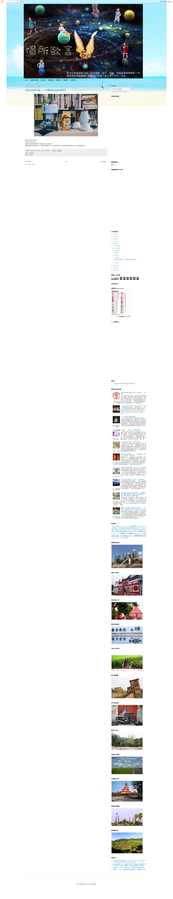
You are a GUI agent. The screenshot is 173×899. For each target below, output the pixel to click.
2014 (114, 268)
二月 (115, 257)
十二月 (116, 246)
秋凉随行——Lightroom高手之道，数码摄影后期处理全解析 (129, 867)
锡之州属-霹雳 (123, 537)
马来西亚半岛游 (34, 80)
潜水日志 (43, 80)
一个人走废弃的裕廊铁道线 (128, 416)
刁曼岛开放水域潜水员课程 (127, 528)
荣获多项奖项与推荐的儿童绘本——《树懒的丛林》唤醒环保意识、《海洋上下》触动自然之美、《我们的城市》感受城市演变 (133, 494)
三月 (115, 255)
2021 (114, 234)
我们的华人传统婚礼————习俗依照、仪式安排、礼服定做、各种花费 (133, 454)
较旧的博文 (104, 161)
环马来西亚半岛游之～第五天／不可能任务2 (132, 479)
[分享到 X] (57, 151)
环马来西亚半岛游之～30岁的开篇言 (130, 442)
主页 (26, 80)
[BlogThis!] (55, 151)
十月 (115, 250)
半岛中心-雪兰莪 (115, 526)
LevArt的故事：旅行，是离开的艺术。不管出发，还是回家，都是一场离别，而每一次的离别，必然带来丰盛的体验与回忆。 (129, 864)
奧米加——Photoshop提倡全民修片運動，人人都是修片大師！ (129, 869)
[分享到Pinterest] (61, 151)
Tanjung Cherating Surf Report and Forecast (124, 383)
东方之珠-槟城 (140, 528)
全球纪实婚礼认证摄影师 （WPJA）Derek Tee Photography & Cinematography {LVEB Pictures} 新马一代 (129, 861)
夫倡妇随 (73, 80)
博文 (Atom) (32, 164)
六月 (115, 253)
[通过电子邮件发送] (53, 151)
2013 (114, 270)
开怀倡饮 (140, 531)
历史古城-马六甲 (115, 533)
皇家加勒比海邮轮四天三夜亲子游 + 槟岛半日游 (133, 467)
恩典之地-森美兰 (127, 529)
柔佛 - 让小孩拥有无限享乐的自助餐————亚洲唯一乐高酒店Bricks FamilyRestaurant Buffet (133, 508)
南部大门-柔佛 (126, 534)
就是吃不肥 (133, 531)
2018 (114, 239)
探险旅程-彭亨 (126, 536)
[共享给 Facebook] (59, 151)
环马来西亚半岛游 (121, 531)
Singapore (31, 154)
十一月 (116, 248)
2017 (114, 241)
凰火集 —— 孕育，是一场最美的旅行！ (131, 430)
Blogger (89, 884)
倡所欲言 (58, 80)
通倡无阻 (50, 80)
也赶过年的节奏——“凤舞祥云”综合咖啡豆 (45, 90)
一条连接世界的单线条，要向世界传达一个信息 (133, 406)
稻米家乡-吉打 (143, 526)
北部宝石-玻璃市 (125, 526)
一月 (115, 262)
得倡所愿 (65, 80)
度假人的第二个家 (116, 529)
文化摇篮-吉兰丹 (115, 537)
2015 (114, 265)
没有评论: (47, 150)
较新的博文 (28, 161)
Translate (124, 91)
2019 (114, 236)
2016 (114, 243)
